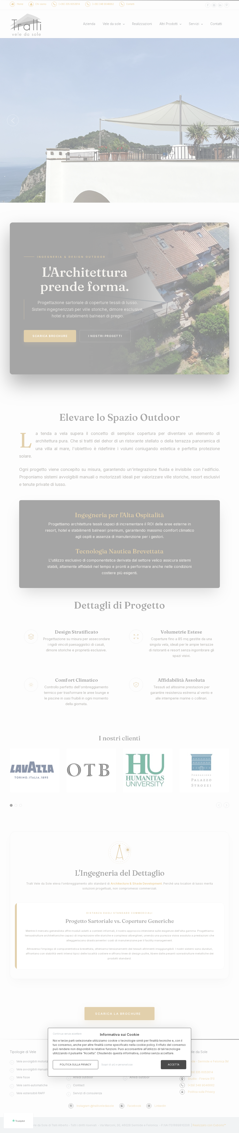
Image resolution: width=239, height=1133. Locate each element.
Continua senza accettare (67, 1033)
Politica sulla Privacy (75, 1064)
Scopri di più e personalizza (117, 1064)
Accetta (173, 1064)
